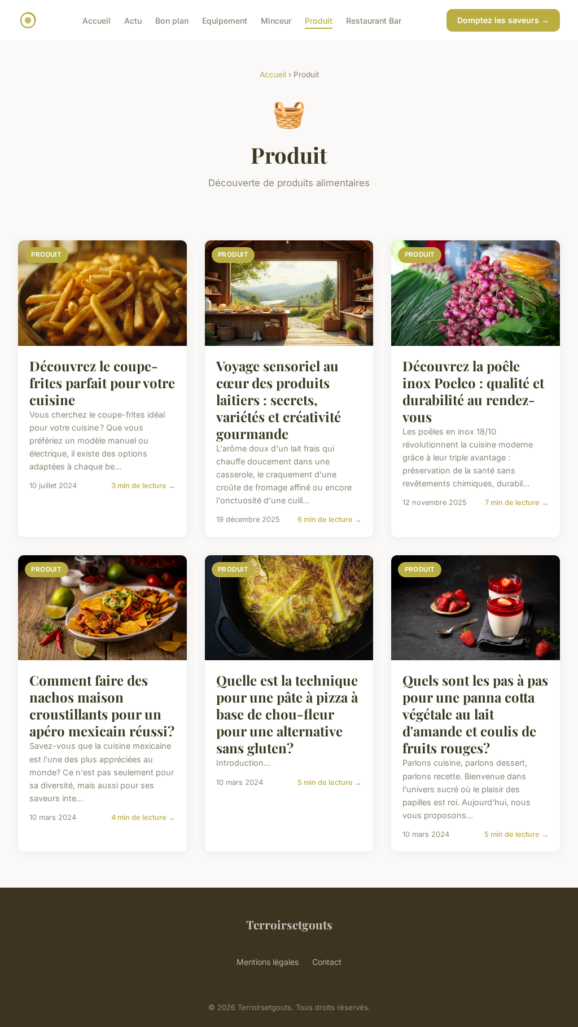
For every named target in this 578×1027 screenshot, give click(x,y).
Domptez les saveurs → (503, 20)
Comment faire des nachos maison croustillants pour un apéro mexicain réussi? (101, 705)
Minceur (276, 20)
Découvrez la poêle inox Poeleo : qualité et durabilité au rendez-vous (473, 391)
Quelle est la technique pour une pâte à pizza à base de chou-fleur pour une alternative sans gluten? (287, 714)
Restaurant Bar (373, 20)
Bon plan (172, 20)
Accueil (96, 20)
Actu (133, 20)
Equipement (224, 20)
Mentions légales (268, 962)
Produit (318, 20)
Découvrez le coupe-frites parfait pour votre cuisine (102, 383)
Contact (326, 962)
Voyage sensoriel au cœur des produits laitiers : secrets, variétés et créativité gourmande (278, 399)
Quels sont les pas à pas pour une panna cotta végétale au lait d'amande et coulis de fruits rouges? (475, 714)
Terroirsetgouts (289, 924)
